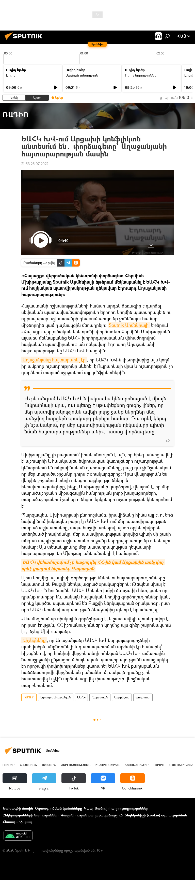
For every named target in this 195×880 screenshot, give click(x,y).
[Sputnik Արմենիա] (25, 40)
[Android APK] (18, 836)
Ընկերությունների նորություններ (30, 815)
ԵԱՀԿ (81, 697)
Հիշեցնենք (34, 640)
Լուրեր (12, 75)
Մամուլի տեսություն (82, 75)
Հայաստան (100, 697)
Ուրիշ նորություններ (141, 75)
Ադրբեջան (121, 697)
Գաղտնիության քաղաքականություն (91, 815)
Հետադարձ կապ (17, 821)
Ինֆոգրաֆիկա (107, 765)
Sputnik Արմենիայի (129, 325)
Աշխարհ (49, 765)
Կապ (88, 808)
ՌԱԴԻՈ (29, 697)
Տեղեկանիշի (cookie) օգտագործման (156, 815)
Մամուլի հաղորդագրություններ (121, 808)
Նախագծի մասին (18, 808)
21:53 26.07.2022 (34, 163)
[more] (168, 440)
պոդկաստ (143, 697)
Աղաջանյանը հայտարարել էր (54, 360)
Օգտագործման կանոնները (58, 808)
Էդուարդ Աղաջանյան (55, 697)
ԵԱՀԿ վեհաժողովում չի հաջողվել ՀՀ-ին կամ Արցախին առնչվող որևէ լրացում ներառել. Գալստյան (93, 565)
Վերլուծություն (75, 765)
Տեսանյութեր (137, 765)
